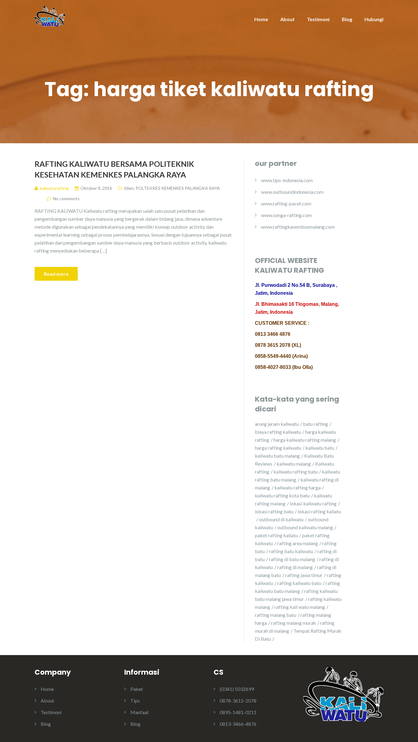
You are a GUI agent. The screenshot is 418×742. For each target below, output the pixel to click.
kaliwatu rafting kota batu (282, 495)
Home (261, 19)
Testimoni (318, 19)
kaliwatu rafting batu (296, 471)
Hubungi (373, 19)
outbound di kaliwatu (281, 519)
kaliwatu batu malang (277, 456)
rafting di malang (295, 567)
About (287, 19)
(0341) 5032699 (237, 689)
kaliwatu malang (294, 464)
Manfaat (139, 712)
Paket (136, 689)
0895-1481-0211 (238, 712)
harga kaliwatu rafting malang (305, 440)
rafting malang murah (293, 623)
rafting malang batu (275, 615)
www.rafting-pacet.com (286, 203)
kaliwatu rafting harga (297, 487)
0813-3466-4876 (238, 724)
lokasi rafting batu (274, 511)
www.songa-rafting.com (286, 215)
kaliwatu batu (319, 448)
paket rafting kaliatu (276, 535)
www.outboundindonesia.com (292, 192)
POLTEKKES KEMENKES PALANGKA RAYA (178, 188)
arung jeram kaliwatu (277, 424)
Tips (135, 700)
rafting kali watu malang (299, 607)
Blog (347, 19)
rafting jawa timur (304, 575)
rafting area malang (297, 543)
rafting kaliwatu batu (299, 583)
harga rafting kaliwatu (278, 448)
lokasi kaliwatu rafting (313, 503)
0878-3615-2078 (238, 700)
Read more (56, 274)
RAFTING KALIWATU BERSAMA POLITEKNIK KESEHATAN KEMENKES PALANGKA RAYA (114, 169)
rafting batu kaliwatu (291, 551)
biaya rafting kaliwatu (278, 432)
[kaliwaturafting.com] (50, 16)
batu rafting (315, 424)
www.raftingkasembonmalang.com (298, 227)
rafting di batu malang (292, 559)
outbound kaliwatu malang (305, 527)
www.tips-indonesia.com (287, 180)
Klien (129, 188)
